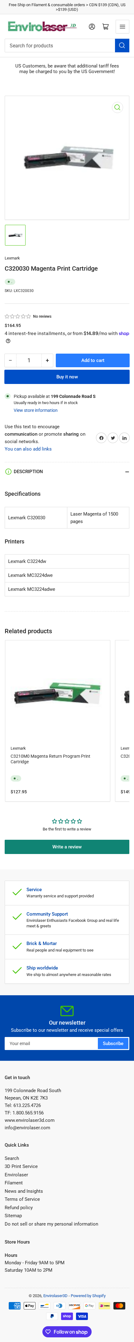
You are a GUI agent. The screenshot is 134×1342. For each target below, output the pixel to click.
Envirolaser (16, 1175)
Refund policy (19, 1207)
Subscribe (113, 1043)
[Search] (122, 45)
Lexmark (12, 258)
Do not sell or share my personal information (51, 1224)
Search (12, 1158)
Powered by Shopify (88, 1295)
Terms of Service (22, 1199)
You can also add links (28, 449)
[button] (18, 316)
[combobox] (67, 45)
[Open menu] (122, 26)
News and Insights (24, 1191)
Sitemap (13, 1215)
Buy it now (67, 377)
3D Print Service (21, 1166)
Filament (14, 1183)
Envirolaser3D (55, 1295)
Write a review (67, 847)
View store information (36, 410)
